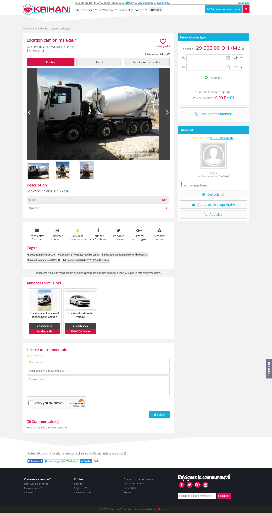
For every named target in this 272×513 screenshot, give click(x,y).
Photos (50, 62)
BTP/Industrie (40, 28)
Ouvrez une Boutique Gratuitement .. (149, 2)
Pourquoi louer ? (33, 488)
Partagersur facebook (98, 237)
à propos (78, 483)
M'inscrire (107, 10)
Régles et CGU (81, 488)
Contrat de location (134, 483)
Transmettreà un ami (36, 237)
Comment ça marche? (131, 10)
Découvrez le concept (36, 483)
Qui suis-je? (215, 194)
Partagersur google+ (139, 237)
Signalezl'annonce (159, 237)
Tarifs (99, 62)
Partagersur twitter (119, 237)
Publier (161, 414)
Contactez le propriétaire (215, 204)
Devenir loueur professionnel (140, 479)
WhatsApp (72, 461)
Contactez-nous (82, 492)
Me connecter (85, 10)
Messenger (55, 461)
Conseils (28, 492)
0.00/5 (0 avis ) (222, 138)
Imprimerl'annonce (57, 237)
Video (157, 10)
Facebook (36, 461)
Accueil (26, 28)
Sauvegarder (163, 46)
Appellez (214, 214)
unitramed (186, 130)
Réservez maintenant (215, 114)
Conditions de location (146, 62)
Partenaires (130, 487)
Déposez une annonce (225, 9)
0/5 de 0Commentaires (78, 237)
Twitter (87, 461)
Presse (127, 492)
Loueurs (244, 2)
